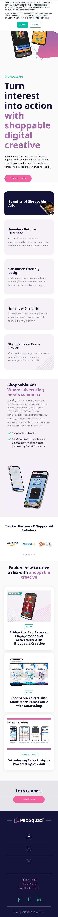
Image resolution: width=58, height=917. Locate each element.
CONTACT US (29, 799)
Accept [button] (22, 24)
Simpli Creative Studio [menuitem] (29, 888)
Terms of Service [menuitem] (29, 884)
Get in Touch (18, 178)
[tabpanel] (12, 544)
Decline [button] (35, 24)
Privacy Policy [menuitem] (29, 879)
